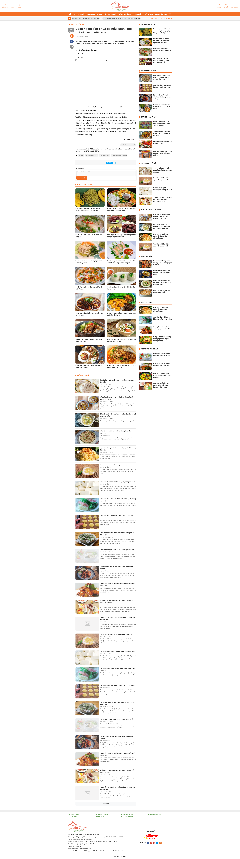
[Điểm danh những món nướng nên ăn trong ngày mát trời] (145, 264)
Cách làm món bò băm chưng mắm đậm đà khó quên (89, 314)
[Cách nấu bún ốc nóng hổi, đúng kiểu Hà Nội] (145, 366)
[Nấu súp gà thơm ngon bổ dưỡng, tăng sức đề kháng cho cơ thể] (87, 403)
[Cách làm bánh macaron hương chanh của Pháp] (87, 522)
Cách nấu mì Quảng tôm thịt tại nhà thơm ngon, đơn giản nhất (121, 366)
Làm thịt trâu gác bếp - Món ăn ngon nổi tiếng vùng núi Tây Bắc (121, 235)
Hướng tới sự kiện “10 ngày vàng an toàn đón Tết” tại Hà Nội (161, 123)
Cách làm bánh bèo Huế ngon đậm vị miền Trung (88, 288)
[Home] (72, 36)
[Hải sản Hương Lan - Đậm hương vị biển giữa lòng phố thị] (145, 154)
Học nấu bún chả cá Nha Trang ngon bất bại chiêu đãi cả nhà (121, 340)
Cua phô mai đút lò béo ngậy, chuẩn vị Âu (161, 291)
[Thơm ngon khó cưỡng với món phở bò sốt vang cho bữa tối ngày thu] (87, 844)
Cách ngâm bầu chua (91, 155)
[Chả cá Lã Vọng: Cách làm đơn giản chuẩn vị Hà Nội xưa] (145, 376)
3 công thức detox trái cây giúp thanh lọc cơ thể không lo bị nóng (162, 199)
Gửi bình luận (82, 178)
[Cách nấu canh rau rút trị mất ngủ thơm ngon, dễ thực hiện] (87, 539)
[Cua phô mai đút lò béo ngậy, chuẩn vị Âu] (145, 293)
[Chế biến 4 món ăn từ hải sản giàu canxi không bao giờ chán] (87, 827)
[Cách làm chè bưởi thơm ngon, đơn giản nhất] (87, 471)
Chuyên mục (234, 7)
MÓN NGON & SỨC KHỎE (106, 401)
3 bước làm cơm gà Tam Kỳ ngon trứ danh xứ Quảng (88, 262)
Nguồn (127, 145)
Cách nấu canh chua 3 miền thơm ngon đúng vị (89, 235)
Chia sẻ (110, 162)
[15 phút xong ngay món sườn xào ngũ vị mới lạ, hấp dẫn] (145, 135)
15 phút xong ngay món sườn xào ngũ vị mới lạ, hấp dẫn (161, 133)
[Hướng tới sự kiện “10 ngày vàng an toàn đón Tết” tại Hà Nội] (145, 125)
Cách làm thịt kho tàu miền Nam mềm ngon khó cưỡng (88, 366)
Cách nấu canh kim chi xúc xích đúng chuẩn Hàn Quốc (162, 107)
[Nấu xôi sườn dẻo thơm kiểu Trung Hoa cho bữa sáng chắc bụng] (87, 437)
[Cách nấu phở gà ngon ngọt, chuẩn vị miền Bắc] (87, 556)
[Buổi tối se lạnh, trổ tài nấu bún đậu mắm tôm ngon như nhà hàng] (145, 42)
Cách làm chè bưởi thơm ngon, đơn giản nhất (116, 465)
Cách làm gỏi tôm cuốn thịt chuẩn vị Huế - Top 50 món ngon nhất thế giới (121, 262)
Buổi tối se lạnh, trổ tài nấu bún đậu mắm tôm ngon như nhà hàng (121, 209)
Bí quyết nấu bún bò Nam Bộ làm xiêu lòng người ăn (88, 340)
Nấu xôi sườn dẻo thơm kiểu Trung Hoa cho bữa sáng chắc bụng (162, 77)
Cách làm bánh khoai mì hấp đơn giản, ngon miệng (118, 499)
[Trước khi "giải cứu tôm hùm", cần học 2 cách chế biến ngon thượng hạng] (87, 810)
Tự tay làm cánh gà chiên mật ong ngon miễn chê (117, 583)
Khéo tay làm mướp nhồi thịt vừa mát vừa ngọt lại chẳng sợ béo (162, 282)
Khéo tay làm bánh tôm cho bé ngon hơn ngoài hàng (161, 272)
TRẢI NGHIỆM (146, 256)
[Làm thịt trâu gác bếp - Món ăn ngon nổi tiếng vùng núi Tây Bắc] (145, 61)
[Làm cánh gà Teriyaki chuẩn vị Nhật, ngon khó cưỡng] (87, 573)
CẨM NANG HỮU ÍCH (105, 384)
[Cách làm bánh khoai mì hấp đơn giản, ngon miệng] (87, 505)
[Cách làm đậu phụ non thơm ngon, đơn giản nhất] (87, 488)
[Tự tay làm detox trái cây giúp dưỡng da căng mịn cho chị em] (87, 624)
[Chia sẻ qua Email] (72, 47)
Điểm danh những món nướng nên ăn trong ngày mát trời (162, 263)
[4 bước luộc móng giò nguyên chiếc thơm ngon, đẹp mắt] (87, 386)
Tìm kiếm (225, 7)
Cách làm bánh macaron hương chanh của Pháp (117, 516)
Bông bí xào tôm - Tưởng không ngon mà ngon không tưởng (162, 339)
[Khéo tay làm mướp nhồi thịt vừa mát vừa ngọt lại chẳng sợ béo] (145, 284)
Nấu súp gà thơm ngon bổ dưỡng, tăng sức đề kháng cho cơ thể (162, 216)
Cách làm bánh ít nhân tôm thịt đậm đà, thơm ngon (121, 288)
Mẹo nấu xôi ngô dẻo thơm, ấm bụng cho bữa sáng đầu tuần (161, 236)
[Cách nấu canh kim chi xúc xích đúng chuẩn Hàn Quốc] (145, 108)
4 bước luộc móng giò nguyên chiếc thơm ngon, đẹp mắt (162, 170)
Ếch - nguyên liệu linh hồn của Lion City (162, 142)
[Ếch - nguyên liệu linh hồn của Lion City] (145, 144)
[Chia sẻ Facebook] (72, 41)
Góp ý (12, 7)
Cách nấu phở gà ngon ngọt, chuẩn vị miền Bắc (117, 549)
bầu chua (80, 155)
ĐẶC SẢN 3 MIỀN (148, 24)
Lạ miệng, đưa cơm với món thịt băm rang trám (116, 855)
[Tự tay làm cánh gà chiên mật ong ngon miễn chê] (87, 590)
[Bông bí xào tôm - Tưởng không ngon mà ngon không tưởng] (145, 340)
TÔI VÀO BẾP (103, 501)
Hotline (19, 7)
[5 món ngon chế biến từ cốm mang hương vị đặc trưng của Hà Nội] (145, 32)
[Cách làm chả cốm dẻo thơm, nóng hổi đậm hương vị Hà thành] (145, 386)
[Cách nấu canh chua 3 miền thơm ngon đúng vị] (145, 52)
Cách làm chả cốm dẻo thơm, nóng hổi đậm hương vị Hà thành (161, 385)
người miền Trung (104, 155)
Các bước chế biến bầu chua (119, 155)
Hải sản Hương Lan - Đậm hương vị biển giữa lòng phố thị (162, 153)
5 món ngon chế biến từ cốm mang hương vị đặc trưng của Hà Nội (87, 209)
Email (219, 7)
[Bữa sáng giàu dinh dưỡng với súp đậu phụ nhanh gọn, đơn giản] (87, 420)
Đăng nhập (5, 7)
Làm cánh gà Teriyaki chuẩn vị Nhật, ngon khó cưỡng (162, 97)
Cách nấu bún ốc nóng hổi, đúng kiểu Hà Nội (161, 364)
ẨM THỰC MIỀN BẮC (149, 349)
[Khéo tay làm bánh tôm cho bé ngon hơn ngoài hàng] (145, 274)
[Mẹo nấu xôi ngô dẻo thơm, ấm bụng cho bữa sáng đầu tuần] (87, 454)
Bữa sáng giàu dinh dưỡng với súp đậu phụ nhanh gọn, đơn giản (106, 18)
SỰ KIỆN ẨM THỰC (149, 117)
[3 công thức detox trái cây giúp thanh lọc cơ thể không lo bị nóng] (87, 607)
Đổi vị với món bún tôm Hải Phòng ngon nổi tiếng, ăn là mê (121, 314)
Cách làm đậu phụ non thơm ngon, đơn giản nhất (117, 482)
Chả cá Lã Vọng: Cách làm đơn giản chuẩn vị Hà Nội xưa (162, 375)
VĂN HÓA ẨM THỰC (105, 435)
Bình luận (71, 30)
